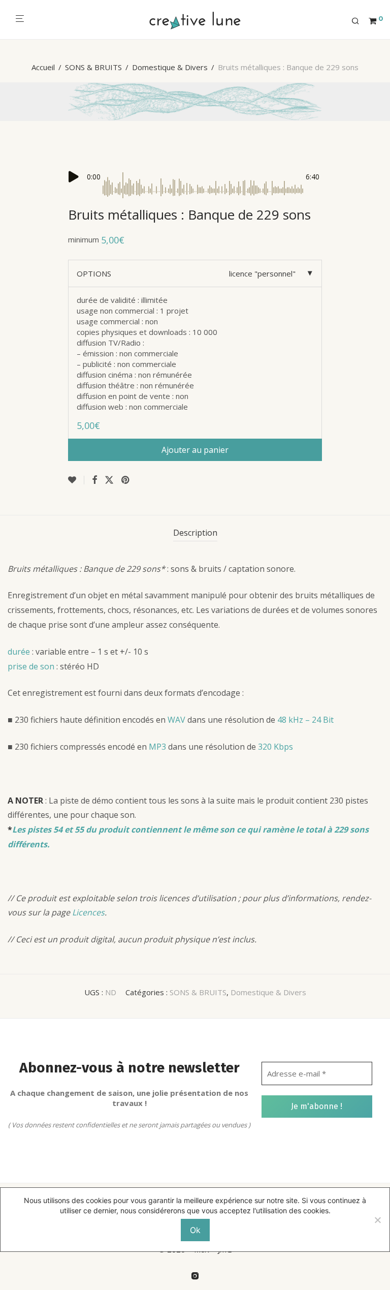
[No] (377, 1220)
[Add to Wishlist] (76, 480)
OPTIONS (94, 273)
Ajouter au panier (195, 449)
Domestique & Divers (170, 67)
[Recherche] (359, 21)
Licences (88, 912)
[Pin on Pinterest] (126, 480)
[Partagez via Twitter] (109, 480)
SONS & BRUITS (93, 67)
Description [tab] (195, 532)
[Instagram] (195, 1275)
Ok (195, 1230)
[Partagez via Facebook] (94, 480)
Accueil (43, 67)
